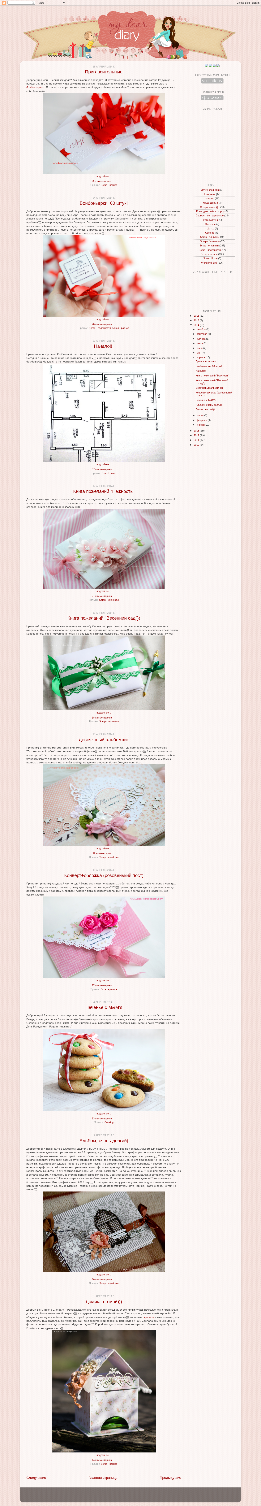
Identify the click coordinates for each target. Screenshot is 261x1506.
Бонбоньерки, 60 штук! (104, 203)
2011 (197, 440)
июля (200, 343)
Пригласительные (103, 71)
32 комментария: (102, 853)
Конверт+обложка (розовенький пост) (103, 875)
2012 (197, 435)
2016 (197, 316)
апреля (201, 357)
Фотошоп (210, 224)
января (201, 424)
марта (200, 415)
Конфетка (209, 194)
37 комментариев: (102, 469)
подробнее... (103, 176)
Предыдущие (170, 1478)
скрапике (148, 1317)
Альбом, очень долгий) (103, 1140)
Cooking (109, 1122)
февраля (202, 420)
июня (200, 348)
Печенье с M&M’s (103, 1007)
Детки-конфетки (210, 190)
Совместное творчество (210, 215)
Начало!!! (104, 346)
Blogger (137, 1496)
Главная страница (103, 1478)
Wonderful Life (209, 263)
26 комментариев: (102, 324)
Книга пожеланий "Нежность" (104, 491)
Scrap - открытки (209, 245)
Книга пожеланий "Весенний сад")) (103, 618)
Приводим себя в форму (210, 211)
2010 (197, 445)
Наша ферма (210, 203)
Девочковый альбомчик (104, 739)
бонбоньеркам (35, 87)
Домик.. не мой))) (104, 1301)
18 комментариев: (102, 717)
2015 (197, 320)
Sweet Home (109, 473)
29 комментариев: (102, 1279)
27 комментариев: (102, 596)
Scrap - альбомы (108, 857)
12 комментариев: (102, 985)
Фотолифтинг (210, 220)
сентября (202, 334)
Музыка (209, 198)
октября (201, 329)
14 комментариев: (102, 1460)
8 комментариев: (102, 181)
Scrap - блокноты (109, 600)
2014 (197, 325)
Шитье (210, 228)
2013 (197, 430)
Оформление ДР (210, 207)
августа (201, 338)
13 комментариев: (102, 1118)
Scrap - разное (109, 185)
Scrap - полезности (100, 328)
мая (199, 352)
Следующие (36, 1478)
